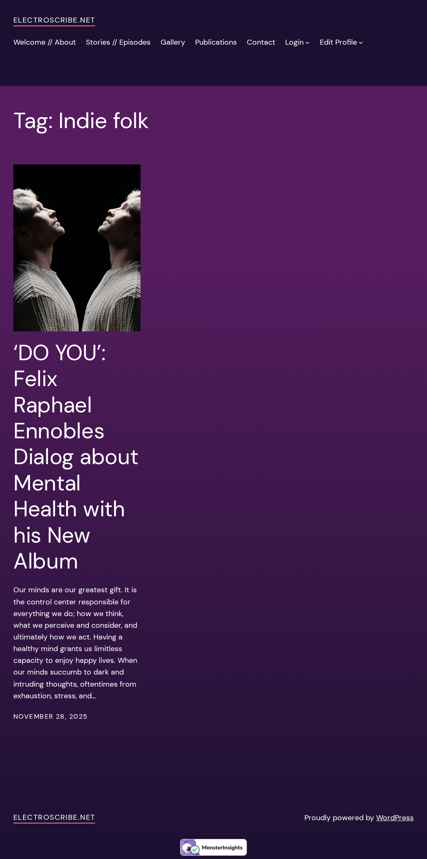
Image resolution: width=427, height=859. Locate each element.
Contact (261, 42)
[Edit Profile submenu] (361, 42)
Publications (216, 42)
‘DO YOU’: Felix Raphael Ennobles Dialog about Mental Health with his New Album (75, 457)
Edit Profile (338, 42)
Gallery (173, 42)
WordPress (395, 817)
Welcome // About (44, 42)
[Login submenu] (307, 42)
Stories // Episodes (118, 42)
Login (294, 42)
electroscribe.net (54, 20)
